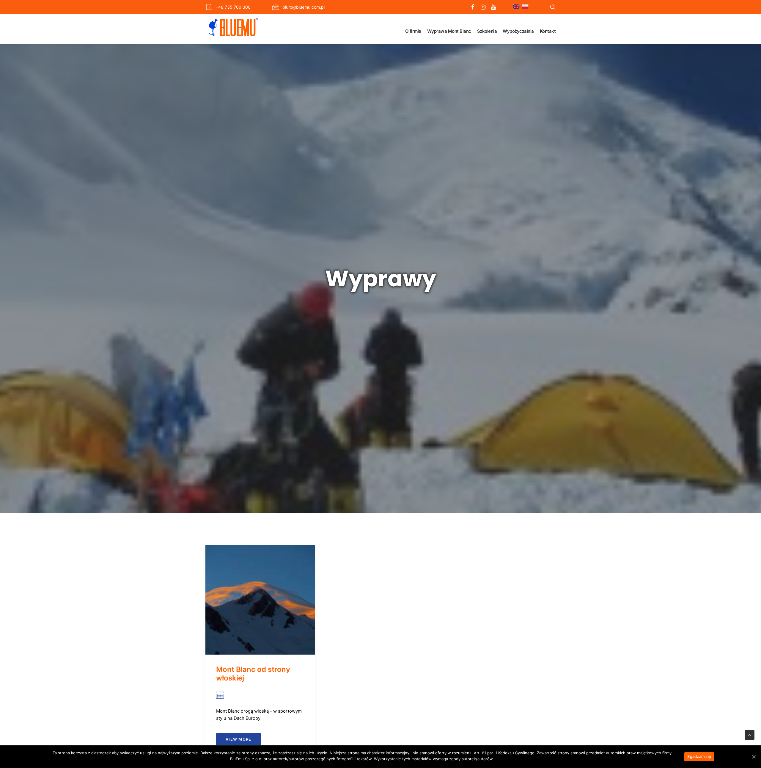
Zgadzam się (699, 756)
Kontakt (548, 31)
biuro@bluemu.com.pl (303, 7)
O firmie (413, 31)
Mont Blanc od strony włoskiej (253, 673)
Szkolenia (487, 31)
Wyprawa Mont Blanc (449, 31)
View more (238, 739)
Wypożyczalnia (518, 31)
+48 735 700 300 (233, 7)
